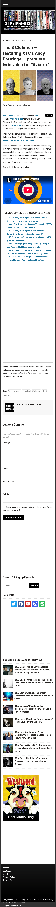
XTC (36, 116)
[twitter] (14, 604)
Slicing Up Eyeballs (33, 404)
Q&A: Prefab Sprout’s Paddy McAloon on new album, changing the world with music (33, 748)
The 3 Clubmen (9, 116)
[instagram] (35, 604)
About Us (7, 868)
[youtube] (28, 604)
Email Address (9, 482)
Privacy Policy (9, 877)
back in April (16, 125)
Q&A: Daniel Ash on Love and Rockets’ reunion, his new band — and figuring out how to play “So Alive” (33, 670)
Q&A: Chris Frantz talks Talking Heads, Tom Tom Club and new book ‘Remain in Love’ (33, 683)
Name (5, 469)
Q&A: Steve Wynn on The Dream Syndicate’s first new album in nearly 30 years (33, 696)
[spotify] (42, 604)
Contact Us (7, 871)
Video (5, 40)
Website (6, 494)
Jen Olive (26, 391)
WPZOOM (17, 906)
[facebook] (21, 604)
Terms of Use (8, 880)
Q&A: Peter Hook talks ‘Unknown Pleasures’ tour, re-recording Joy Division (31, 761)
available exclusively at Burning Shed (18, 140)
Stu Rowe (36, 391)
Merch (5, 874)
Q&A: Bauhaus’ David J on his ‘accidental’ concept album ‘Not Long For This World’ (32, 709)
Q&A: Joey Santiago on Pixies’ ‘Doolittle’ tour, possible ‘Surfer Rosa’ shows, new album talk (32, 735)
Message (6, 443)
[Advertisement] (28, 323)
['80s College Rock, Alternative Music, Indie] (29, 20)
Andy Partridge (16, 119)
